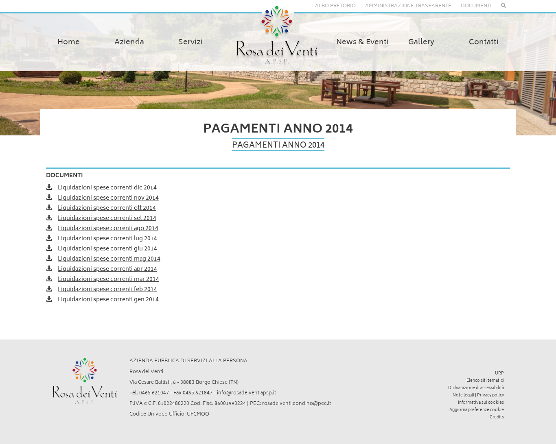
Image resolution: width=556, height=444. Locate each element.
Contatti (484, 42)
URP (499, 373)
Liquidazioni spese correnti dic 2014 (107, 188)
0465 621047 (154, 393)
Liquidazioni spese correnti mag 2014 (109, 259)
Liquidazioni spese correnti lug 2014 (107, 239)
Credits (497, 417)
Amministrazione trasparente (408, 6)
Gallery (421, 42)
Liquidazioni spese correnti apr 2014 (107, 269)
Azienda (129, 42)
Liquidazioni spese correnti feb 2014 (107, 290)
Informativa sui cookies (481, 403)
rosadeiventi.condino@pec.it (296, 404)
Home (68, 42)
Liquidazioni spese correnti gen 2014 (108, 300)
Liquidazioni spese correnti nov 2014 (108, 198)
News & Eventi (362, 42)
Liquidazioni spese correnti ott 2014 (107, 208)
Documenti (476, 6)
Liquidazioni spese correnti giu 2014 (107, 249)
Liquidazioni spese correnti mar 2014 (108, 279)
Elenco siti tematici (485, 381)
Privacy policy (490, 395)
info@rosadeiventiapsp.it (246, 393)
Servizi (190, 42)
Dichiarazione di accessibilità (476, 388)
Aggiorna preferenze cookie (476, 410)
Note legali (463, 395)
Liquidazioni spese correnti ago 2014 (108, 229)
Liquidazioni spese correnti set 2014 (107, 218)
